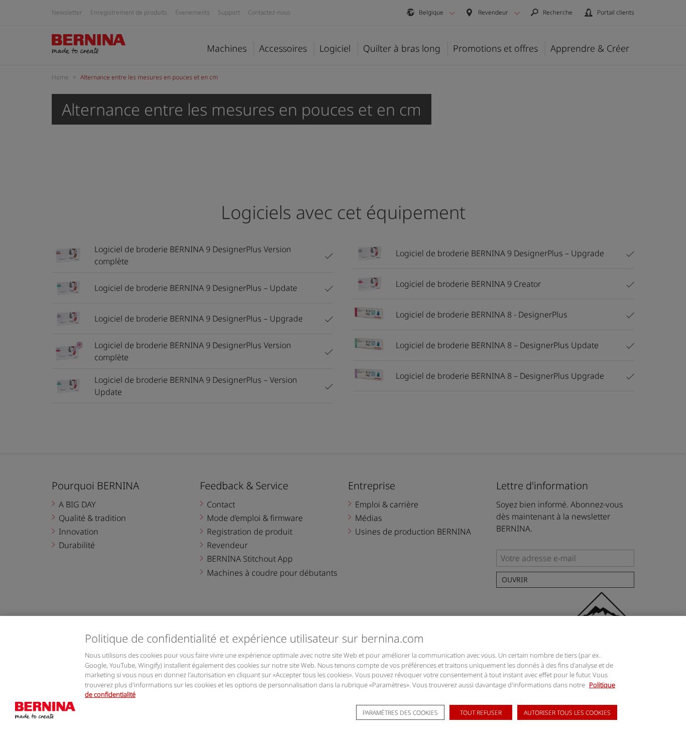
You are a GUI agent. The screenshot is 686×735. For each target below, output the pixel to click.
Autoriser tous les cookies (567, 712)
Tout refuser (481, 712)
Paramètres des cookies (400, 712)
